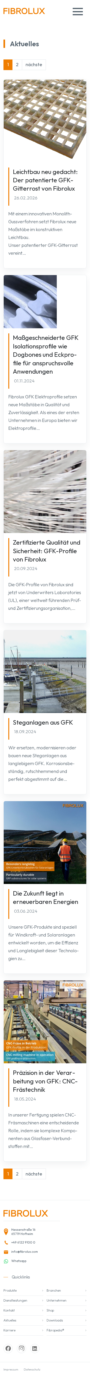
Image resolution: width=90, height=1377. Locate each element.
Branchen (54, 1290)
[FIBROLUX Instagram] (21, 1348)
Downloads (55, 1320)
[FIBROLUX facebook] (8, 1348)
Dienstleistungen (15, 1300)
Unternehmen (56, 1300)
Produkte (10, 1290)
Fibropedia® (55, 1330)
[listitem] (30, 1232)
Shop (50, 1310)
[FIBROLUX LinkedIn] (34, 1348)
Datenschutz (32, 1369)
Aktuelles (9, 1320)
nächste (34, 64)
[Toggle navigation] (78, 11)
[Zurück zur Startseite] (24, 13)
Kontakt (9, 1310)
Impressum (10, 1369)
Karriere (9, 1330)
